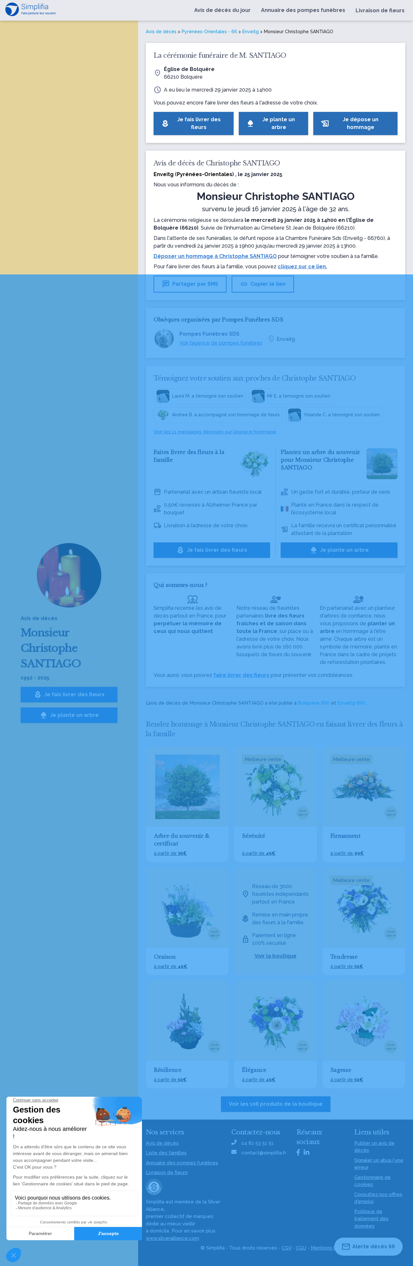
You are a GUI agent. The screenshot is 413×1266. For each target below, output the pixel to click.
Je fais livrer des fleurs (69, 694)
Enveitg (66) (351, 703)
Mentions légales (330, 1248)
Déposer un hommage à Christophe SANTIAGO (215, 256)
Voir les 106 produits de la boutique (276, 1104)
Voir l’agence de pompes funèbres (220, 343)
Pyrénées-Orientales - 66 (209, 31)
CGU (301, 1248)
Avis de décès (161, 31)
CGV (286, 1248)
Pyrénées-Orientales (204, 174)
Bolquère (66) (314, 703)
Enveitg (250, 31)
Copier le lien (263, 284)
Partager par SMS (190, 284)
